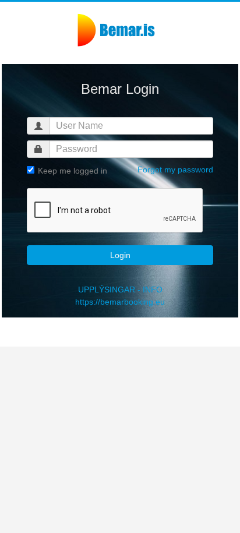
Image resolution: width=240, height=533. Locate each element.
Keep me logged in (71, 170)
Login (120, 255)
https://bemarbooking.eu (120, 301)
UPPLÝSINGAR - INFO (120, 289)
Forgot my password (175, 169)
